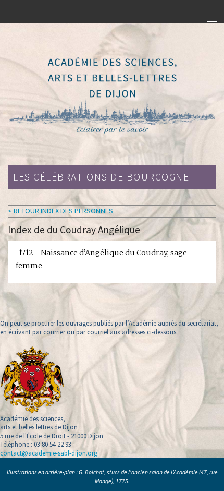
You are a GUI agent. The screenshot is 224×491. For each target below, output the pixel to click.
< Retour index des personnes (60, 210)
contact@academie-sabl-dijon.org (48, 453)
